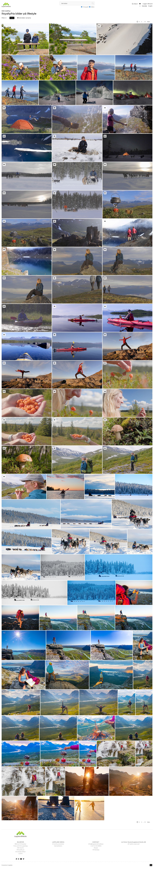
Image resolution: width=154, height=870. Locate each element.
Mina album (20, 850)
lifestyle (31, 13)
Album (136, 4)
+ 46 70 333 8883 (95, 846)
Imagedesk (9, 865)
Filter (3, 18)
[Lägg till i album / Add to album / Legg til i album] (46, 53)
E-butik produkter (58, 844)
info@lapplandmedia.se (95, 844)
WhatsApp (95, 850)
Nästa (148, 21)
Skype (96, 848)
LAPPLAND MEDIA (58, 842)
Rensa (12, 18)
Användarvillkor (20, 851)
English (150, 6)
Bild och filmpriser (20, 844)
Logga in (145, 3)
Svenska (144, 6)
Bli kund (150, 3)
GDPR (20, 853)
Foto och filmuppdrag (20, 846)
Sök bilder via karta (25, 18)
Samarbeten (58, 846)
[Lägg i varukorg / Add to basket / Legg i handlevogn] (44, 53)
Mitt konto (20, 848)
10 (145, 21)
